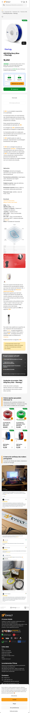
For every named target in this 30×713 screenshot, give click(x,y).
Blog (3, 649)
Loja (2, 11)
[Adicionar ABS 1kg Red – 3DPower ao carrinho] (25, 440)
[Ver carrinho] (24, 2)
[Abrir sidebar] (2, 2)
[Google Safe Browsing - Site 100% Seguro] (6, 634)
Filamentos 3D (16, 11)
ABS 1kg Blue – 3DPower (6, 445)
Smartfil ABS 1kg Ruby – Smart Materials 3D (6, 424)
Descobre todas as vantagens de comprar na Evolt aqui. (14, 373)
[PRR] (14, 641)
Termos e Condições (6, 650)
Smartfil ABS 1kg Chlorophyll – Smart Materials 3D (20, 424)
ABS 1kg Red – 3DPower (19, 445)
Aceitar (14, 699)
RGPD (3, 657)
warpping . (6, 337)
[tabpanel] (14, 228)
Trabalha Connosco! (6, 658)
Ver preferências (14, 707)
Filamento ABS (24, 11)
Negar (14, 703)
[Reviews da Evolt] (12, 631)
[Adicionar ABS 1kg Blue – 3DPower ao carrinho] (12, 440)
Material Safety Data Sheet (10, 202)
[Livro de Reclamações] (16, 634)
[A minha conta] (26, 2)
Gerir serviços (14, 695)
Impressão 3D (8, 11)
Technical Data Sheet (8, 200)
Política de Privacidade (7, 652)
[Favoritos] (22, 2)
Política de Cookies (14, 711)
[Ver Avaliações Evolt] (14, 534)
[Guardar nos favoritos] (2, 17)
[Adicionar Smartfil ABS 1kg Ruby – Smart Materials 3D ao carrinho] (12, 418)
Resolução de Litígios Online (8, 655)
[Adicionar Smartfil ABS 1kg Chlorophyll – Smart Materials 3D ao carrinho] (25, 418)
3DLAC (7, 220)
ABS (6, 111)
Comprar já (15, 89)
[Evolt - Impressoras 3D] (7, 2)
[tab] (14, 97)
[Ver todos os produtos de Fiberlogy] (8, 49)
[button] (14, 33)
